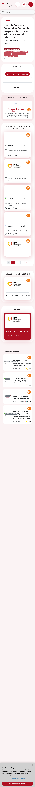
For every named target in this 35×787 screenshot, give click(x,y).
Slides (15, 155)
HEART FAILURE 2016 (17, 331)
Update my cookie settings (17, 778)
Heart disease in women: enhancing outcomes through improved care (22, 396)
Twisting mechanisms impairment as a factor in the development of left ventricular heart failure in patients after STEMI (22, 414)
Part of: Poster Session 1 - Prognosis (15, 51)
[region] (17, 775)
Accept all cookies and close (18, 783)
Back (8, 20)
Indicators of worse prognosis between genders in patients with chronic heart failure (22, 362)
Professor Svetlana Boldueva (15, 110)
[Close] (33, 765)
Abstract (8, 155)
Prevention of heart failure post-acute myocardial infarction (20, 380)
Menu (8, 12)
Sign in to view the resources (17, 74)
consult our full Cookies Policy (19, 775)
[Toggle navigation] (30, 4)
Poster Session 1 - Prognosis (17, 295)
